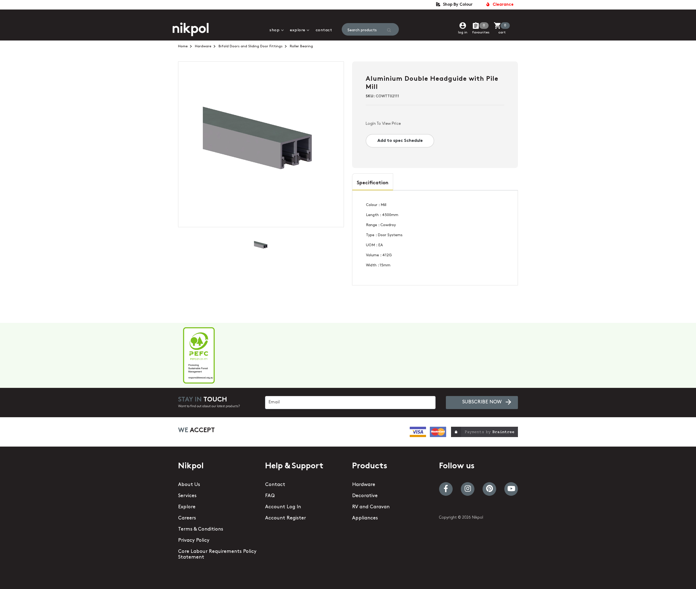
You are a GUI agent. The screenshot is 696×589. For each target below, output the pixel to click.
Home (183, 46)
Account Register (285, 518)
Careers (187, 518)
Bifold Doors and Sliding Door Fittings (250, 46)
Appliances (365, 518)
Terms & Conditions (200, 529)
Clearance (502, 5)
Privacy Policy (193, 540)
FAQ (270, 496)
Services (187, 496)
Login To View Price (383, 124)
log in (462, 32)
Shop (274, 30)
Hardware (203, 46)
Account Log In (283, 507)
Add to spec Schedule (400, 141)
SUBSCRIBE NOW (482, 402)
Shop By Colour (457, 5)
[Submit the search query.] (389, 30)
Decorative (365, 496)
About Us (189, 484)
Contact (324, 30)
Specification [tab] (373, 183)
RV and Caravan (371, 507)
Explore (297, 30)
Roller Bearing (301, 46)
